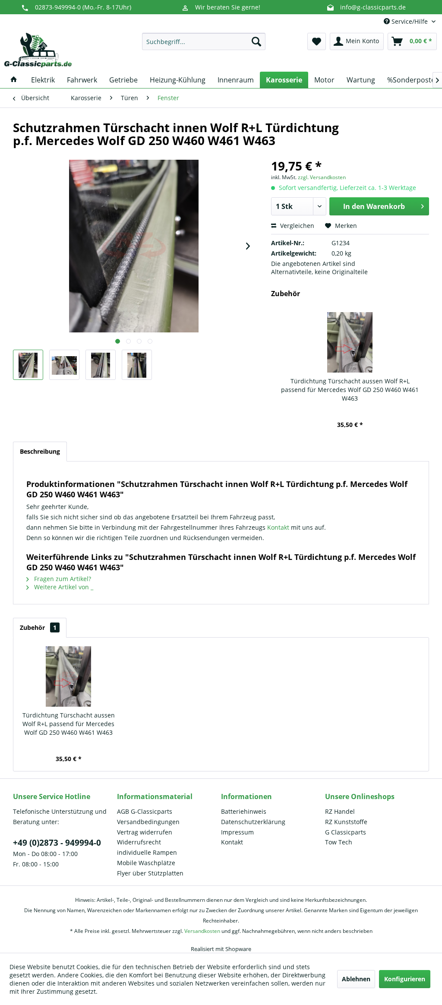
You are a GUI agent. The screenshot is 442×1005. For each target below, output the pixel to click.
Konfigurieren (404, 979)
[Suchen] (256, 41)
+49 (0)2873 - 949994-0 (57, 842)
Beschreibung (40, 451)
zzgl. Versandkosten (322, 177)
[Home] (13, 80)
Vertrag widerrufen (144, 832)
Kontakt (279, 527)
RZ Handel (340, 811)
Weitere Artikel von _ (62, 587)
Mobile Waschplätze (146, 863)
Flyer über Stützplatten (150, 873)
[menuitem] (204, 41)
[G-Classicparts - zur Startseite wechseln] (38, 50)
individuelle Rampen (147, 852)
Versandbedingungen (148, 822)
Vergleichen (296, 225)
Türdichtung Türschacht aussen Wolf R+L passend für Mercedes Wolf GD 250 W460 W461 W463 (350, 389)
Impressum (237, 832)
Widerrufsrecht (139, 842)
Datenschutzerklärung (253, 822)
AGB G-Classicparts (144, 811)
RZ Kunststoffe (346, 822)
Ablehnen (356, 979)
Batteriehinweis (243, 811)
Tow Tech (338, 842)
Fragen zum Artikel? (61, 579)
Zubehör (38, 627)
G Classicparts (345, 832)
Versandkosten (202, 931)
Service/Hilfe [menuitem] (409, 21)
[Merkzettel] (316, 41)
